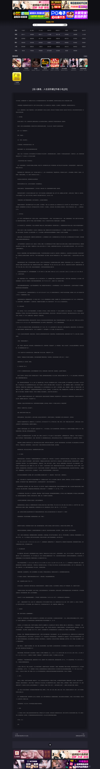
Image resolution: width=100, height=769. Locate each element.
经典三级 (66, 38)
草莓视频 (40, 50)
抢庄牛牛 (84, 30)
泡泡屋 (66, 50)
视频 (16, 34)
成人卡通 (40, 38)
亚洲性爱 (23, 38)
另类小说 (66, 46)
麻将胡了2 (58, 30)
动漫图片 (49, 42)
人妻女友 (40, 46)
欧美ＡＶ (40, 34)
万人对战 (40, 30)
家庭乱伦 (32, 46)
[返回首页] (89, 766)
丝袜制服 (66, 34)
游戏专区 (49, 30)
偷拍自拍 (32, 38)
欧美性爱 (49, 38)
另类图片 (84, 42)
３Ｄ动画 (49, 34)
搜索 (65, 25)
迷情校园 (58, 46)
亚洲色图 (32, 42)
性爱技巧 (84, 46)
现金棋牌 (75, 30)
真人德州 (32, 30)
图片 (16, 42)
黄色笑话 (75, 46)
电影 (16, 38)
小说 (16, 46)
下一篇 (80, 734)
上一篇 (21, 734)
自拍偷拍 (32, 34)
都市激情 (23, 46)
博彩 (16, 30)
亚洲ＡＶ (23, 34)
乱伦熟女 (75, 38)
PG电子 (23, 30)
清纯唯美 (66, 42)
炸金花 (66, 30)
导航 (16, 50)
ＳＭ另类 (84, 34)
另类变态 (84, 38)
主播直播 (75, 34)
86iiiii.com (50, 22)
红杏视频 (58, 50)
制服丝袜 (58, 38)
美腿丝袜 (58, 42)
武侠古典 (49, 46)
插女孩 (23, 50)
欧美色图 (40, 42)
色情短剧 (75, 50)
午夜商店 (32, 50)
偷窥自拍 (23, 42)
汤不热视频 (49, 50)
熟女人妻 (58, 34)
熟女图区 (75, 42)
